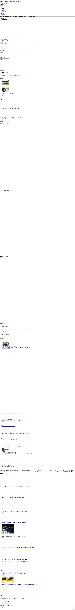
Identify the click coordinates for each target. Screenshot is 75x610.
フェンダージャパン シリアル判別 (6, 465)
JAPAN (14, 470)
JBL (15, 470)
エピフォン (39, 470)
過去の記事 (1, 338)
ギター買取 (60, 470)
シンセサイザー (2, 471)
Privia (18, 470)
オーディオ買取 (47, 470)
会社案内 (3, 4)
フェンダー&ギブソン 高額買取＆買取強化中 (8, 426)
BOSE (1, 470)
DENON (5, 470)
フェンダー (39, 471)
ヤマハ (50, 471)
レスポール (54, 471)
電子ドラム (61, 471)
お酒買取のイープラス (5, 603)
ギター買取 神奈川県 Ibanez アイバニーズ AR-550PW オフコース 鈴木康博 (10, 117)
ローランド (57, 471)
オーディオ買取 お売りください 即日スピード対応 (9, 346)
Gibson (10, 470)
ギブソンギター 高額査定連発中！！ (7, 419)
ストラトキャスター (14, 471)
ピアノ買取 (35, 471)
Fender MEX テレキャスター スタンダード (8, 93)
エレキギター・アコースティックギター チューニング (9, 439)
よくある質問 (4, 11)
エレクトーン (41, 470)
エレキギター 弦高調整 (5, 432)
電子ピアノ (65, 471)
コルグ (71, 470)
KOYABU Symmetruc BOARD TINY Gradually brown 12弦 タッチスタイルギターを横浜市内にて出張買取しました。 (18, 547)
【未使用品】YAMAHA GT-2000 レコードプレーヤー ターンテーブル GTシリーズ (13, 497)
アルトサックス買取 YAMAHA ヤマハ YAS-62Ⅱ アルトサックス (8, 118)
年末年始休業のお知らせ (5, 331)
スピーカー (18, 471)
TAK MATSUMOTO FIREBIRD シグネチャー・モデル (9, 452)
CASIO (3, 470)
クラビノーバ (68, 470)
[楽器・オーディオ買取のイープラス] (10, 1)
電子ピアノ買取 (70, 471)
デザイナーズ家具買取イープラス (6, 601)
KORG (17, 470)
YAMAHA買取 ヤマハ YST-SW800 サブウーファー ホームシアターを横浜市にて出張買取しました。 (15, 559)
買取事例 (3, 10)
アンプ (37, 470)
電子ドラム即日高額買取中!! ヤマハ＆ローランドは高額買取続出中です (12, 413)
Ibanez (12, 470)
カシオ (52, 470)
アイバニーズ (28, 470)
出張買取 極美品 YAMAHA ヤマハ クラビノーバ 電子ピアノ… (10, 108)
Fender (7, 470)
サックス (6, 19)
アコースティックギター (33, 470)
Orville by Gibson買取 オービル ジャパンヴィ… (8, 115)
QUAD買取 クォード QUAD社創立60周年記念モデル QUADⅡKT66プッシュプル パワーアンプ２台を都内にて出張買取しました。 (19, 584)
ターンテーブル (22, 471)
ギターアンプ (54, 470)
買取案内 (3, 9)
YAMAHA (3, 19)
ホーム (3, 8)
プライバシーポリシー (5, 3)
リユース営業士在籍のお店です (6, 334)
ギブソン (65, 470)
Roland (21, 470)
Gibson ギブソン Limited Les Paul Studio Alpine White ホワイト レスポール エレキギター (14, 522)
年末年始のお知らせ (5, 326)
